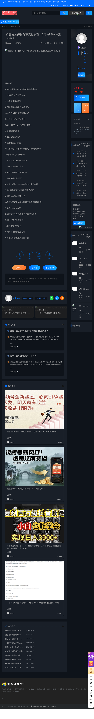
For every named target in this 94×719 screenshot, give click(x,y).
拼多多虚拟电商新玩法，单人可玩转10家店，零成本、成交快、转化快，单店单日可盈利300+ (81, 174)
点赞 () (50, 268)
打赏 (35, 268)
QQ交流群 (80, 223)
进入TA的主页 (82, 69)
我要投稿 (88, 27)
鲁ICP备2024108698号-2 (49, 706)
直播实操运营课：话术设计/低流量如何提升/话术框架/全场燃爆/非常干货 (14, 668)
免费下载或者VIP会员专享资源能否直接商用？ (29, 331)
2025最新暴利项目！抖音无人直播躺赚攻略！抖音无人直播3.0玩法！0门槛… (14, 651)
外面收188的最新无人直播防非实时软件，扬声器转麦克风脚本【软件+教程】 (84, 274)
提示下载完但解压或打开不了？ (23, 356)
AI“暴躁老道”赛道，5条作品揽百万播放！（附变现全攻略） (81, 164)
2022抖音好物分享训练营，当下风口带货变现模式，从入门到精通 (17, 313)
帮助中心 (75, 5)
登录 (89, 13)
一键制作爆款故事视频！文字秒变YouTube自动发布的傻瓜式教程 (33, 603)
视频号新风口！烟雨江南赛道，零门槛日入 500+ (26, 489)
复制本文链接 (41, 298)
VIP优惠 (55, 5)
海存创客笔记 (13, 279)
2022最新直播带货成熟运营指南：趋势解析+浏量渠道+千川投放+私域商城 (84, 258)
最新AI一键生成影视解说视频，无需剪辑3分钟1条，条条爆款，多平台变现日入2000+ (81, 194)
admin (9, 43)
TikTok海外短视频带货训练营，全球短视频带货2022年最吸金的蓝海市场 (51, 313)
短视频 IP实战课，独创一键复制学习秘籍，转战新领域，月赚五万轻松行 (14, 655)
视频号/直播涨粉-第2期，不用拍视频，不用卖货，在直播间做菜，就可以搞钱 (14, 663)
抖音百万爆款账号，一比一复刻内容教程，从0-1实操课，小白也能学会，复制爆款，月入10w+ (34, 547)
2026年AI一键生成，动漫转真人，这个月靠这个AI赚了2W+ (81, 184)
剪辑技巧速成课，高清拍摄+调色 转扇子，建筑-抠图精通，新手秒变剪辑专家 (14, 659)
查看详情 (13, 347)
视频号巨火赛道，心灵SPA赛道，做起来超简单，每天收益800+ (32, 432)
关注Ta (78, 53)
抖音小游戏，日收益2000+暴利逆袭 (14, 647)
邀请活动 (65, 5)
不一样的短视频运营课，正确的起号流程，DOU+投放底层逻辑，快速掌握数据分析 (84, 306)
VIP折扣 (80, 92)
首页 (5, 27)
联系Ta (84, 59)
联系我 (82, 75)
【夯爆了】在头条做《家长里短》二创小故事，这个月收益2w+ (81, 155)
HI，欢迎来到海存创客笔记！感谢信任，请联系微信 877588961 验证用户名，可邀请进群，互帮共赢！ (36, 2)
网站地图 (35, 706)
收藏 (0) (20, 268)
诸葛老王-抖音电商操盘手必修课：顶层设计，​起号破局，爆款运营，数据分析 (84, 243)
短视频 (12, 27)
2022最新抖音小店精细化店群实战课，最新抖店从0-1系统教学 (84, 289)
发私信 (81, 53)
